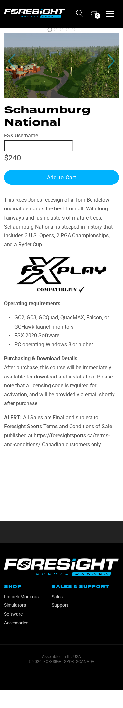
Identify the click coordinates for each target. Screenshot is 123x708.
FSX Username (21, 136)
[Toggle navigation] (110, 13)
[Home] (34, 13)
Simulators (15, 605)
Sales (57, 596)
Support (60, 605)
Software (13, 614)
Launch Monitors (21, 596)
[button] (111, 61)
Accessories (16, 622)
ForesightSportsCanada (68, 661)
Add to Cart (61, 177)
